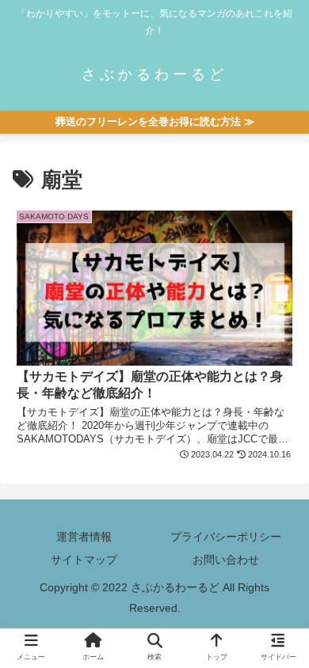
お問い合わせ (226, 559)
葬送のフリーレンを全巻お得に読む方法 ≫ (154, 121)
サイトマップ (84, 559)
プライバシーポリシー (225, 536)
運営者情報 (84, 536)
